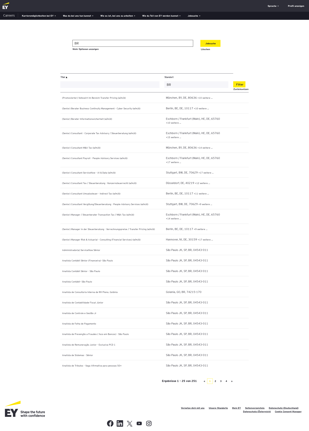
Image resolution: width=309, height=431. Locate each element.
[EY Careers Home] (6, 6)
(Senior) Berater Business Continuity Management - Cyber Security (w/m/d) (101, 108)
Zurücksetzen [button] (240, 89)
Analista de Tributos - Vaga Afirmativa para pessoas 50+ (92, 365)
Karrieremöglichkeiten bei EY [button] (38, 15)
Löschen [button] (205, 49)
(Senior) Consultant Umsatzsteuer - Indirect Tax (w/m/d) (91, 193)
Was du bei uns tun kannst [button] (77, 15)
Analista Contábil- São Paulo (77, 281)
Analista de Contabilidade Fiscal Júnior (82, 302)
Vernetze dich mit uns (193, 408)
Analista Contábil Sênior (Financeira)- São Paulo (87, 260)
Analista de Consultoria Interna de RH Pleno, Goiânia (90, 291)
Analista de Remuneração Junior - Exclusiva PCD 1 (88, 344)
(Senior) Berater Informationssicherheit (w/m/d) (87, 118)
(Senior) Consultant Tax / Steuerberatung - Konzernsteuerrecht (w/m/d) (99, 183)
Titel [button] (63, 76)
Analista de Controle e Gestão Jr (79, 313)
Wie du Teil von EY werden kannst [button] (160, 15)
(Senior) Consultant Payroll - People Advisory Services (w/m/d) (94, 158)
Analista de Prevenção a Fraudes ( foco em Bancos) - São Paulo (95, 334)
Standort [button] (168, 76)
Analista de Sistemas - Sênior (77, 355)
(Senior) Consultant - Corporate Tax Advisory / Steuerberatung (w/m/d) (99, 133)
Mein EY (236, 408)
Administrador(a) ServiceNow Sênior (81, 249)
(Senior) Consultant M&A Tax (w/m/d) (81, 147)
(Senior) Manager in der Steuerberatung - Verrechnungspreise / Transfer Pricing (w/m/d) (108, 229)
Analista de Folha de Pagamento (79, 323)
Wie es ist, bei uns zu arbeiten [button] (117, 15)
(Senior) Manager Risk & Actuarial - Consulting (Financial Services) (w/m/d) (101, 239)
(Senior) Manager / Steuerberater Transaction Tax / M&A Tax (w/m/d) (98, 214)
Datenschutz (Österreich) (257, 411)
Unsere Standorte (218, 408)
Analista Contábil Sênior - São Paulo (81, 271)
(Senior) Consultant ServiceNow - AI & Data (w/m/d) (89, 172)
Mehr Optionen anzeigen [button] (86, 49)
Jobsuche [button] (193, 15)
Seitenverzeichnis (255, 408)
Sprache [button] (272, 6)
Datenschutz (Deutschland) (283, 408)
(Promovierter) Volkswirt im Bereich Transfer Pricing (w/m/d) (94, 97)
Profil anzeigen (296, 6)
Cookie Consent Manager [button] (288, 411)
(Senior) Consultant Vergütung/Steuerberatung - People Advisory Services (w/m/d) (105, 204)
